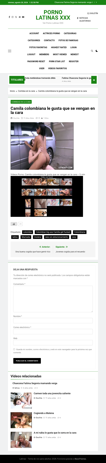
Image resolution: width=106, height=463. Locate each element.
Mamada (26, 237)
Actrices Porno (51, 33)
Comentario (19, 284)
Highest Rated (59, 47)
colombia (27, 232)
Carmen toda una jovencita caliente (52, 393)
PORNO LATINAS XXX (53, 15)
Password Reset (36, 61)
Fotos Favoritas (38, 47)
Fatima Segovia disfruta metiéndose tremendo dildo (27, 78)
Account (34, 33)
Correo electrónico (22, 327)
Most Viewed (60, 54)
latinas (17, 388)
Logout (31, 54)
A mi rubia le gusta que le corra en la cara (55, 432)
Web (15, 338)
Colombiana (79, 232)
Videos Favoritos (57, 68)
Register (73, 61)
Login (73, 47)
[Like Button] (14, 224)
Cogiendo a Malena (44, 413)
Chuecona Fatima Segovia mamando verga (73, 2)
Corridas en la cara (21, 102)
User (41, 68)
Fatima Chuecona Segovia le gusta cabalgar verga (81, 78)
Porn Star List (57, 61)
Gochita (16, 118)
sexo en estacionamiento (56, 237)
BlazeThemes (80, 459)
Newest (75, 54)
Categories (34, 40)
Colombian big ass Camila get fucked (53, 232)
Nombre (17, 316)
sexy (74, 237)
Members (44, 54)
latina (15, 237)
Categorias (70, 33)
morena (37, 237)
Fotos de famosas (68, 40)
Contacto (49, 40)
